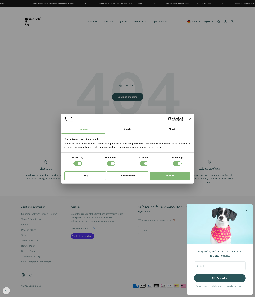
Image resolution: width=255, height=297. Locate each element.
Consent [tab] (83, 129)
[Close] (246, 210)
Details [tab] (127, 129)
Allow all (170, 175)
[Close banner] (190, 119)
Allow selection (127, 175)
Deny (85, 175)
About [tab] (172, 129)
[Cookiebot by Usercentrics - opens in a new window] (170, 119)
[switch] (111, 163)
